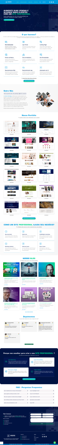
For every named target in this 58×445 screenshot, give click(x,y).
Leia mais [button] (40, 330)
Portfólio (36, 2)
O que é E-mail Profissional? (34, 393)
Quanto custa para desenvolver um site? (10, 402)
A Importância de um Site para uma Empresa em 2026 (46, 278)
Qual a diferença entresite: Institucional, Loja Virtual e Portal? (14, 399)
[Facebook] (51, 2)
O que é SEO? (32, 402)
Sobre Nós (30, 2)
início (18, 2)
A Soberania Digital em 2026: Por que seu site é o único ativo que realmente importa (28, 279)
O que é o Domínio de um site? (35, 396)
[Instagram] (50, 2)
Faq (40, 2)
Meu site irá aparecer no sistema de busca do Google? (12, 396)
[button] (15, 94)
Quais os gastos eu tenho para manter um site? (11, 393)
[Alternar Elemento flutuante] (54, 442)
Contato (44, 2)
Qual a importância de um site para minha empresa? (12, 390)
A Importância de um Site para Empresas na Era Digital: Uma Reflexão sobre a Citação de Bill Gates (11, 304)
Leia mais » (6, 284)
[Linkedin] (53, 2)
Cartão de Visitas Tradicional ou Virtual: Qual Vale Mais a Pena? (11, 278)
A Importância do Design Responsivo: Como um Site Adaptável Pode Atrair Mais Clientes (28, 304)
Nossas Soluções (23, 2)
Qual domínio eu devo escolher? (35, 399)
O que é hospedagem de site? (34, 390)
